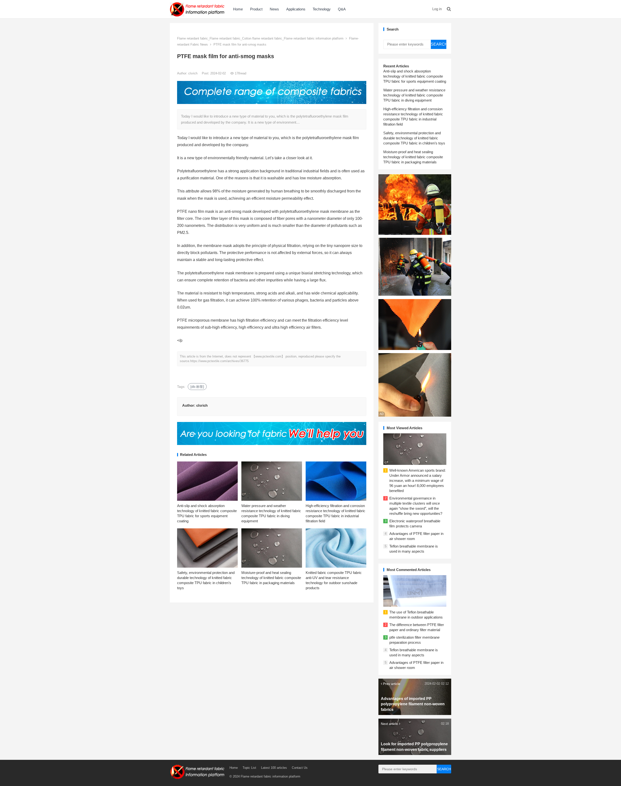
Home (238, 9)
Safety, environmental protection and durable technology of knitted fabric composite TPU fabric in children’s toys (414, 138)
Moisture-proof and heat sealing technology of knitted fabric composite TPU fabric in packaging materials (271, 578)
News (274, 9)
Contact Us (300, 768)
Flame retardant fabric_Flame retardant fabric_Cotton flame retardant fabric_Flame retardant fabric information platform (260, 38)
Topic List (249, 768)
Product (256, 9)
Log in (437, 9)
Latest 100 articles (274, 768)
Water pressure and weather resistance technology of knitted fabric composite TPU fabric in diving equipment (414, 95)
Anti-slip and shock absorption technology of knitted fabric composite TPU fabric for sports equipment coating (414, 76)
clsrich (193, 73)
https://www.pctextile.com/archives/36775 (219, 361)
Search (438, 44)
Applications (295, 9)
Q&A (342, 9)
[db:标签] (197, 387)
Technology (322, 9)
